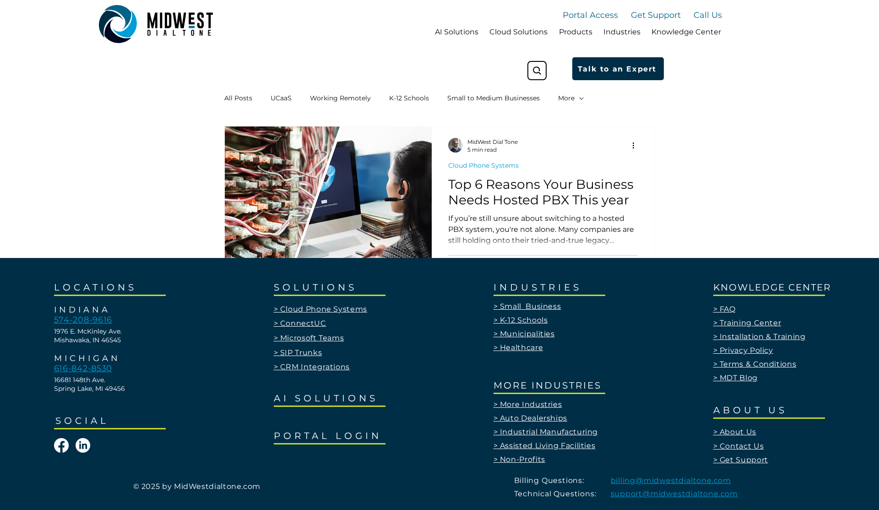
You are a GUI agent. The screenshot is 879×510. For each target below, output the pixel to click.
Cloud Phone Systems (483, 165)
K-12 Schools (409, 98)
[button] (707, 15)
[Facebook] (61, 445)
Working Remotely (340, 98)
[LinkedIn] (83, 445)
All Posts (238, 98)
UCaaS (281, 98)
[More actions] (636, 145)
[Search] (537, 70)
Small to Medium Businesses (493, 98)
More (566, 98)
